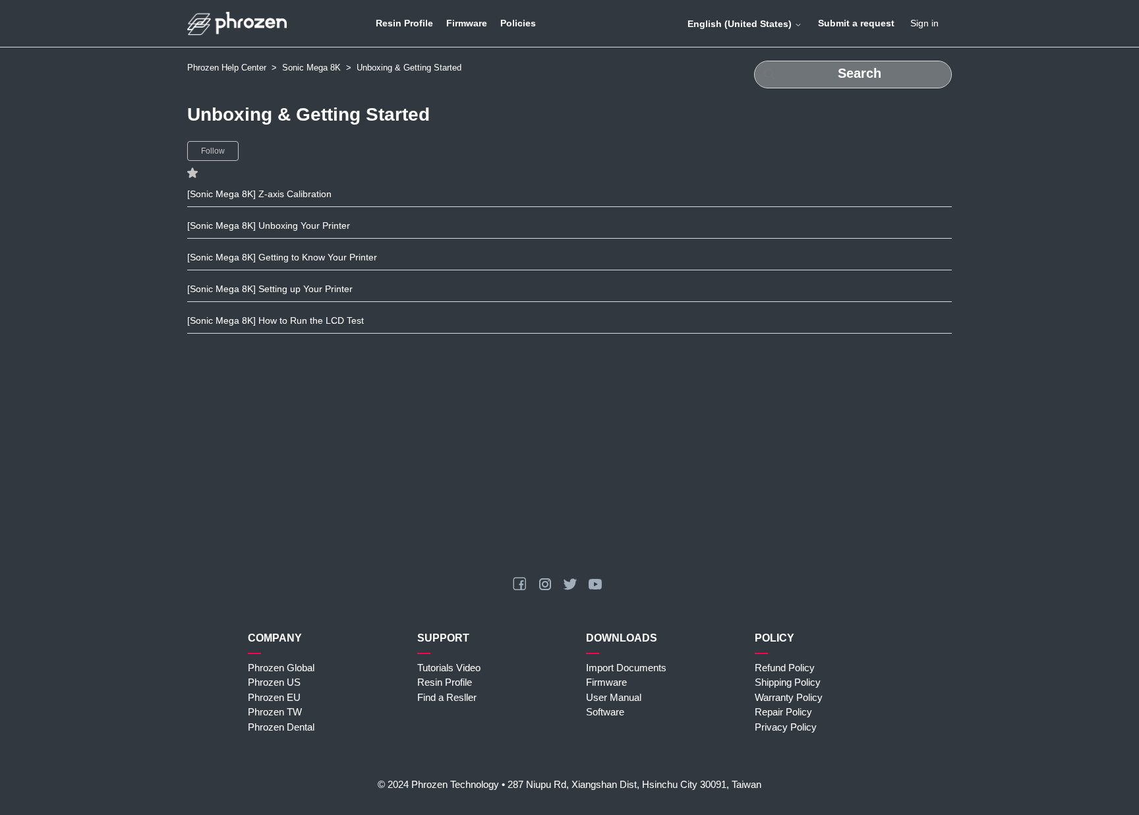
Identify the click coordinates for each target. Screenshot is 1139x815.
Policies (518, 23)
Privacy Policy (786, 727)
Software (605, 711)
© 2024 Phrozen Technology (438, 784)
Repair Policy (783, 711)
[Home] (237, 23)
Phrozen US (274, 682)
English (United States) (740, 23)
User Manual (613, 697)
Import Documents (626, 667)
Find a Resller (447, 697)
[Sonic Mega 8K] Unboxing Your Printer (268, 225)
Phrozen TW (275, 711)
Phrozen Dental (281, 727)
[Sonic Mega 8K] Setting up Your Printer (270, 289)
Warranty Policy (789, 697)
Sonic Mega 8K (311, 68)
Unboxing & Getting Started (409, 68)
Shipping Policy (788, 682)
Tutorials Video (449, 667)
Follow (213, 151)
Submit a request (856, 23)
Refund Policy (785, 667)
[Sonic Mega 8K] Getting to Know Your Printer (282, 257)
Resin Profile (404, 23)
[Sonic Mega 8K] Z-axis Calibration (259, 194)
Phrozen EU (274, 697)
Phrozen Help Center (226, 68)
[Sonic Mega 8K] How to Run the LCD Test (275, 320)
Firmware (466, 23)
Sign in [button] (924, 23)
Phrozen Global (281, 667)
